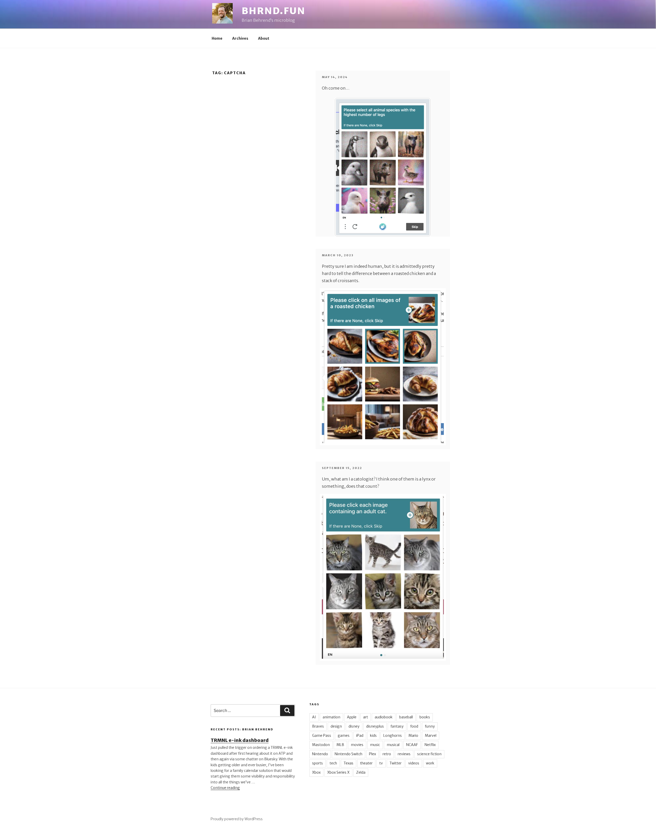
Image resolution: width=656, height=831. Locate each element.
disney (354, 726)
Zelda (360, 772)
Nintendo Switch (348, 754)
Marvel (430, 735)
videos (413, 763)
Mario (413, 735)
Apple (351, 717)
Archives (240, 38)
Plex (372, 754)
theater (366, 763)
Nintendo (320, 754)
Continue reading (225, 787)
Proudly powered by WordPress (237, 819)
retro (387, 754)
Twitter (395, 763)
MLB (340, 744)
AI (314, 717)
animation (331, 717)
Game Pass (321, 735)
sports (317, 763)
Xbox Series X (338, 772)
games (344, 735)
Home (217, 38)
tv (381, 763)
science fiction (429, 754)
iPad (359, 735)
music (375, 744)
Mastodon (321, 744)
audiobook (384, 717)
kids (373, 735)
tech (333, 763)
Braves (318, 726)
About (263, 38)
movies (357, 744)
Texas (348, 763)
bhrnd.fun (273, 11)
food (414, 726)
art (365, 717)
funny (430, 726)
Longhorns (392, 735)
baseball (406, 717)
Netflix (430, 744)
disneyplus (375, 726)
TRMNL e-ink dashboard (240, 740)
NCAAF (412, 744)
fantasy (397, 726)
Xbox (316, 772)
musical (393, 744)
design (336, 726)
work (430, 763)
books (424, 717)
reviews (404, 754)
